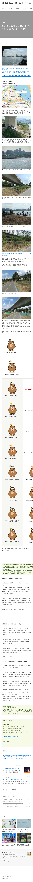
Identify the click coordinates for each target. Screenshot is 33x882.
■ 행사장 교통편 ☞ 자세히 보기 (10, 736)
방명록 (17, 9)
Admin (24, 9)
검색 (26, 3)
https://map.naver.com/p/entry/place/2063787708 (15, 777)
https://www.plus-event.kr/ (10, 766)
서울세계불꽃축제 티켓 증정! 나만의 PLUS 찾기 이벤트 (11, 768)
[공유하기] (7, 790)
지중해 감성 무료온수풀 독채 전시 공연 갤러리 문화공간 (16, 779)
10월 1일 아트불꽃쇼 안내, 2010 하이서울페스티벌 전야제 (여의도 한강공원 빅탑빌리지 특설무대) (16, 71)
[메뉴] (30, 3)
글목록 (10, 9)
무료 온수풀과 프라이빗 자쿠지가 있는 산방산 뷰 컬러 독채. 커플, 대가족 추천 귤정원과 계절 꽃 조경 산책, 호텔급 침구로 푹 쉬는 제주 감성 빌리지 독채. (16, 782)
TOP (30, 877)
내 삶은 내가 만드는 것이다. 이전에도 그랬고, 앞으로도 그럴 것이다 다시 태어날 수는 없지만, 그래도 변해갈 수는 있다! (13, 856)
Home (3, 9)
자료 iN (5, 796)
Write (31, 9)
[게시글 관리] (9, 790)
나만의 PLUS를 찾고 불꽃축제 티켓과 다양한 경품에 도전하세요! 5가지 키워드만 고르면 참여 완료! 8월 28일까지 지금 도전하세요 (11, 771)
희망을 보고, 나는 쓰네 (12, 3)
